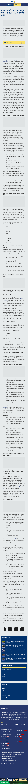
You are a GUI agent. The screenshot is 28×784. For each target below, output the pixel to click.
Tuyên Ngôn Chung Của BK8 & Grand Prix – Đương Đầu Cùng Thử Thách (15, 646)
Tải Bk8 (5, 407)
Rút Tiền (3, 674)
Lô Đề (3, 690)
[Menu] (2, 1)
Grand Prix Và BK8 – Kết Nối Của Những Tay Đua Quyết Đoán (15, 642)
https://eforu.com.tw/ (12, 760)
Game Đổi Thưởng (6, 697)
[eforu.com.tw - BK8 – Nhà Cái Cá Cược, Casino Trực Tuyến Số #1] (14, 1)
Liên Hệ (3, 676)
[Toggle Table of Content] (21, 43)
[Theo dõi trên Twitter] (4, 763)
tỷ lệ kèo (3, 722)
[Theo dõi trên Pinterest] (6, 763)
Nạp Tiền (4, 672)
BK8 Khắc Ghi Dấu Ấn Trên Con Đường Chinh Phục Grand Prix (15, 659)
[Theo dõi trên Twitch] (13, 763)
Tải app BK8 (4, 679)
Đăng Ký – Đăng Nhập (6, 669)
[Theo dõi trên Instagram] (2, 763)
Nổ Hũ (3, 688)
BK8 (3, 712)
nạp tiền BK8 (14, 538)
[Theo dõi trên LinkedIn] (8, 763)
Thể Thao (4, 693)
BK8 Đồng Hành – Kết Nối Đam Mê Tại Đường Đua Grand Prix (15, 655)
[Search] (26, 1)
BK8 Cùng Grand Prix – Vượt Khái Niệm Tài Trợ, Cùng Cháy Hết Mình (16, 650)
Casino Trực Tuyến (6, 695)
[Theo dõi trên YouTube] (10, 763)
